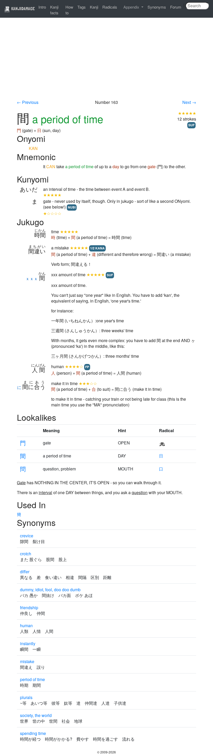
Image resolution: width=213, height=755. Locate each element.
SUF (191, 125)
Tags (81, 7)
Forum (175, 7)
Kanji (94, 7)
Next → (189, 102)
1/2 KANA (97, 248)
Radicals (109, 7)
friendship (29, 608)
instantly (27, 643)
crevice (26, 536)
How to (69, 9)
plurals (26, 697)
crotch (25, 554)
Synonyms (157, 7)
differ (24, 572)
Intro (42, 7)
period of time (32, 679)
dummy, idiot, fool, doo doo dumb (50, 590)
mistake (27, 661)
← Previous (27, 102)
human (26, 625)
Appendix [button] (131, 7)
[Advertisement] (106, 60)
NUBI (72, 207)
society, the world (36, 715)
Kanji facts (54, 9)
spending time (33, 733)
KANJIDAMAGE (22, 8)
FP (87, 366)
